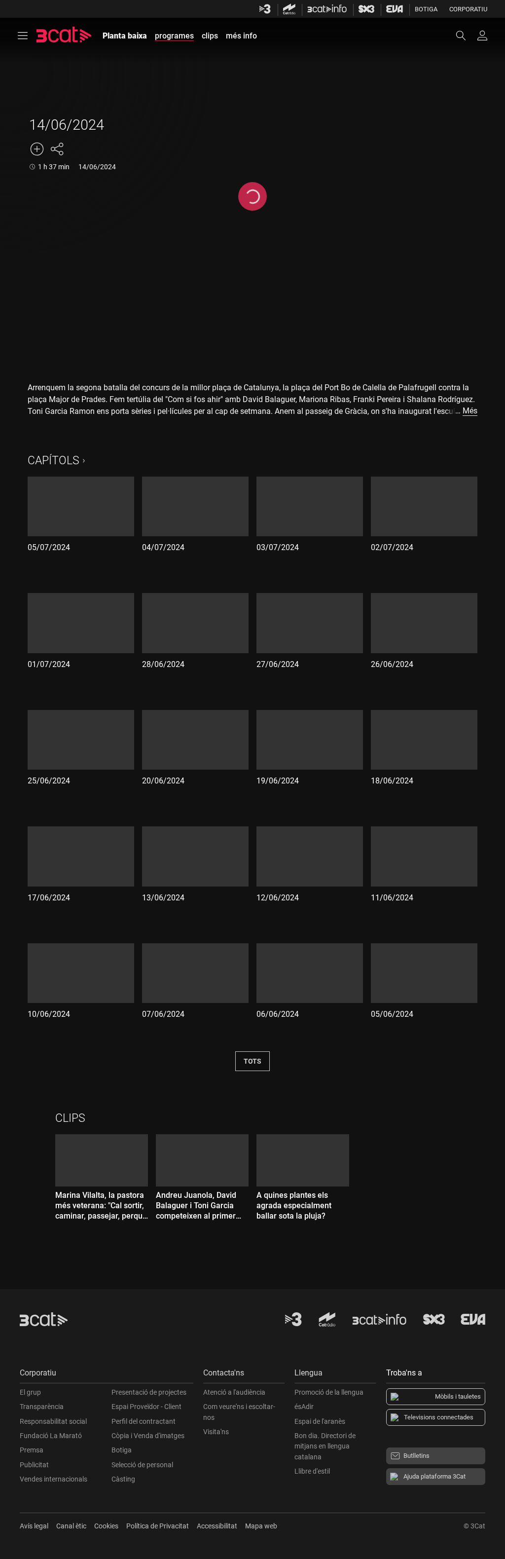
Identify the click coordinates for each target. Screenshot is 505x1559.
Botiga (426, 9)
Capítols (53, 460)
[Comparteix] (57, 149)
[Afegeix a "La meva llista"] (37, 149)
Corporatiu (468, 9)
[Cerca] (465, 35)
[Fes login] (482, 35)
